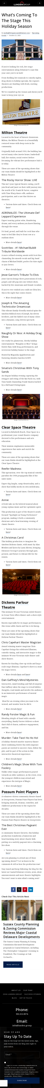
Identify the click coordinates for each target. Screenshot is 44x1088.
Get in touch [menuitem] (26, 998)
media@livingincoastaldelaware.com (17, 33)
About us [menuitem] (16, 990)
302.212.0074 (22, 1014)
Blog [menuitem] (14, 998)
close (41, 1029)
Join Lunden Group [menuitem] (12, 994)
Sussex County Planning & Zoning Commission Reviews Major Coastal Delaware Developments (21, 930)
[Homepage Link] (22, 3)
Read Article (13, 965)
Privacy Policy (17, 1076)
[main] (22, 495)
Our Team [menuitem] (27, 990)
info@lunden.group (22, 1025)
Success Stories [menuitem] (32, 994)
